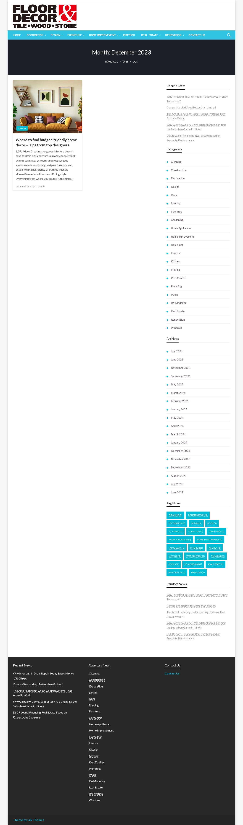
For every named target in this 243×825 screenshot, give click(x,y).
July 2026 (177, 351)
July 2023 (177, 484)
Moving (175, 269)
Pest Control (178, 278)
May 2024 (177, 417)
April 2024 (177, 425)
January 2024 (179, 442)
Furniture (74, 35)
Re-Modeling (179, 302)
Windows (176, 327)
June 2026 (177, 359)
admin (42, 186)
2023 (125, 61)
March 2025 (178, 392)
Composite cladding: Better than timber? (191, 107)
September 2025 (181, 376)
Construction (179, 170)
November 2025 (180, 367)
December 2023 (180, 450)
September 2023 (181, 467)
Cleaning (176, 161)
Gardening (177, 219)
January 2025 (179, 409)
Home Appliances (181, 228)
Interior (129, 35)
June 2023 (177, 492)
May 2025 (177, 384)
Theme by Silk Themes (28, 820)
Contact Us (197, 35)
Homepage (111, 61)
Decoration (35, 35)
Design (55, 35)
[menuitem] (17, 35)
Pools (174, 294)
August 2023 (178, 475)
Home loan (177, 244)
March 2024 (178, 434)
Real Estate (149, 35)
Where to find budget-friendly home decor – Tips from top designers (46, 142)
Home (17, 35)
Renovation (173, 35)
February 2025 (180, 401)
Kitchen (175, 261)
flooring (176, 203)
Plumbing (176, 286)
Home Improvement (102, 35)
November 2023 (180, 459)
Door (174, 195)
